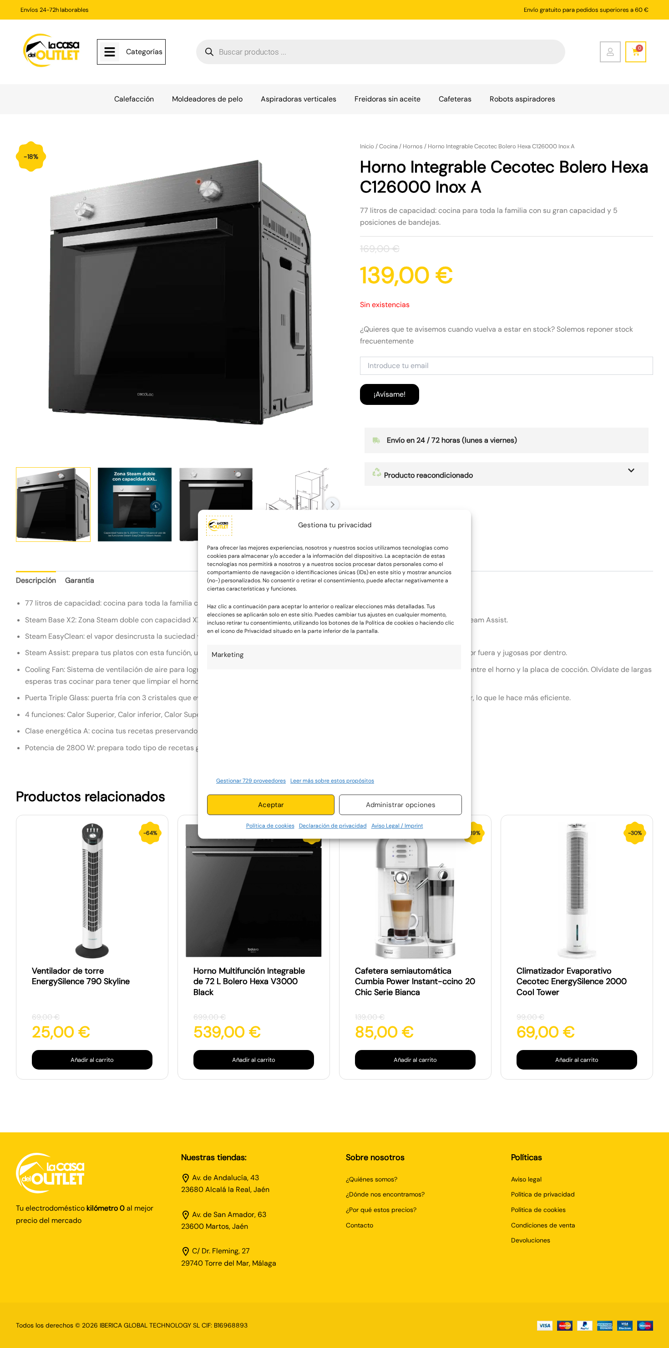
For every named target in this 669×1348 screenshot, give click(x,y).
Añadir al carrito (92, 1060)
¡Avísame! (389, 394)
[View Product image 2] (134, 504)
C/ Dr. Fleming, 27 (221, 1251)
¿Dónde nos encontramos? (385, 1194)
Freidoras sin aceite (388, 99)
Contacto (359, 1225)
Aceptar (271, 804)
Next (332, 504)
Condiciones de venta (543, 1225)
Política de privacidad (543, 1194)
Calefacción (134, 99)
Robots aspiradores (522, 99)
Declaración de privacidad (333, 826)
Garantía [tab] (79, 580)
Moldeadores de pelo (207, 99)
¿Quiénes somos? (371, 1179)
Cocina (388, 146)
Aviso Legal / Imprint (397, 826)
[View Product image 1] (53, 504)
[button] (507, 474)
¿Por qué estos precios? (381, 1210)
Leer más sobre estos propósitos (332, 780)
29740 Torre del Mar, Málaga (228, 1263)
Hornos (413, 146)
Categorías (144, 51)
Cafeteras (455, 99)
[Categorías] (109, 51)
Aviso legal (526, 1179)
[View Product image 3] (216, 504)
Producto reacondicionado (427, 475)
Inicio (367, 146)
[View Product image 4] (297, 504)
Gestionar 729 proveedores (251, 780)
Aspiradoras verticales (298, 99)
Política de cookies (270, 826)
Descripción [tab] (36, 580)
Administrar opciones (401, 804)
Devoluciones (530, 1240)
